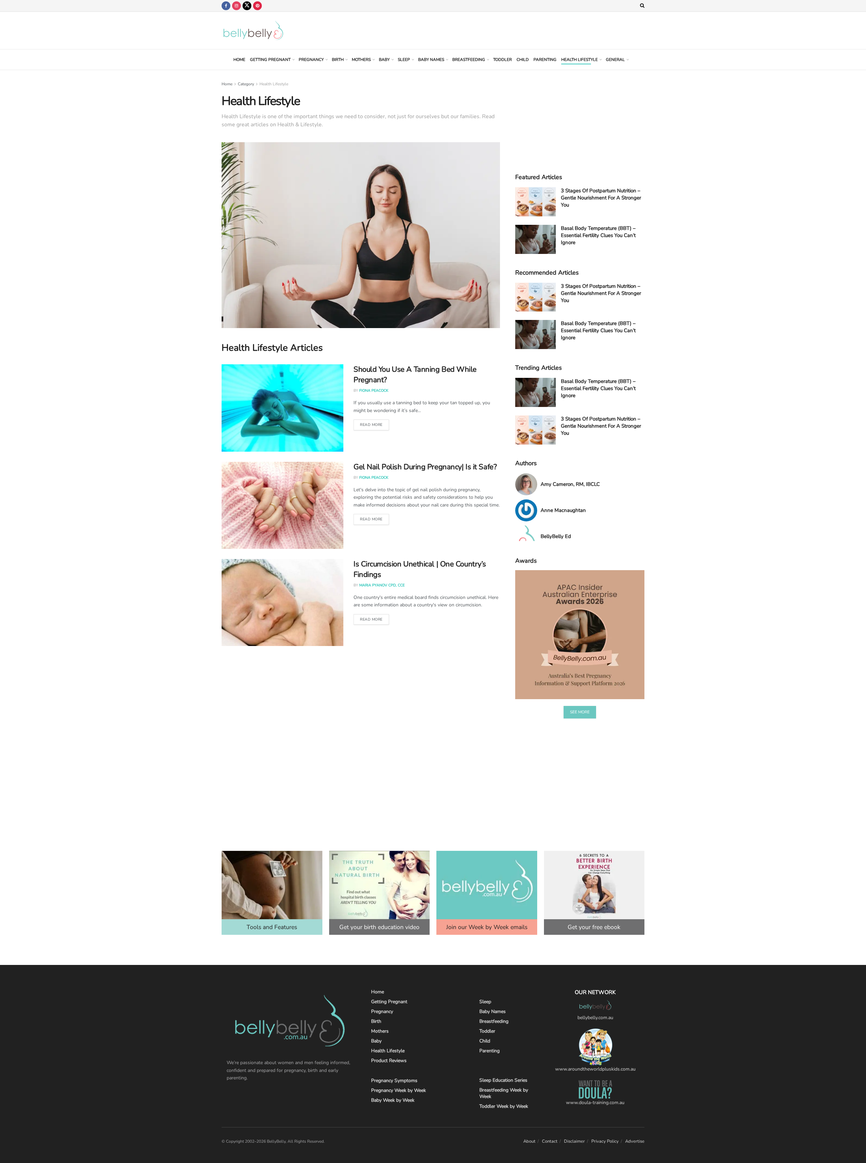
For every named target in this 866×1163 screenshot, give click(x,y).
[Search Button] (642, 6)
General (615, 59)
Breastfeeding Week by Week (503, 1093)
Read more (371, 424)
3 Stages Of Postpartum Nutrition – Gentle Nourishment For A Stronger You (601, 197)
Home (239, 59)
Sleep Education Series (503, 1080)
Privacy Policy (605, 1141)
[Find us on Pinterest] (257, 6)
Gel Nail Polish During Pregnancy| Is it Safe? (425, 467)
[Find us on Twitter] (247, 6)
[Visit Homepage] (253, 30)
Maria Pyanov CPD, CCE (382, 585)
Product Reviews (389, 1060)
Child (523, 59)
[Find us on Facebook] (226, 6)
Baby (384, 59)
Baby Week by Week (392, 1100)
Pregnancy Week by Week (398, 1090)
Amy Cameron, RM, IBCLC (570, 484)
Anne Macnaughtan (563, 510)
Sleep (404, 59)
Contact (549, 1141)
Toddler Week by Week (503, 1106)
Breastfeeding (468, 59)
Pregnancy (311, 59)
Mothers (361, 59)
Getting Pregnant (270, 59)
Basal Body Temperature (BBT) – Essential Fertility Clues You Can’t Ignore (598, 235)
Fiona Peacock (373, 390)
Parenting (544, 59)
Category (246, 84)
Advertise (634, 1141)
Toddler (502, 59)
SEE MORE (580, 712)
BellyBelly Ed (556, 536)
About (529, 1141)
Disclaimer (574, 1141)
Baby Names (431, 59)
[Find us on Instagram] (236, 6)
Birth (338, 59)
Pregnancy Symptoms (394, 1080)
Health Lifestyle (579, 59)
